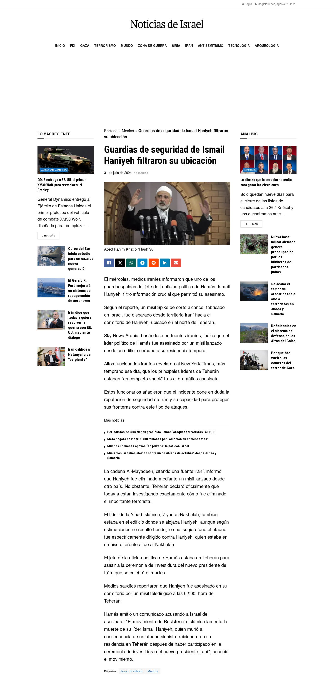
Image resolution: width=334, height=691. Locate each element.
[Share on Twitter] (120, 263)
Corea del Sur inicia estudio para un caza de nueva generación (81, 258)
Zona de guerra (152, 45)
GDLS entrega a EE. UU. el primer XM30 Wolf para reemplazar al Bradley (61, 185)
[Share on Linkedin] (165, 263)
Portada (110, 130)
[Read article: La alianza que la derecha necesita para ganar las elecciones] (268, 160)
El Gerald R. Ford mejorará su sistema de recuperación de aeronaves (79, 290)
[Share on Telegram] (142, 263)
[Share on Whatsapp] (131, 263)
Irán (189, 45)
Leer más (50, 235)
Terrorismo (105, 45)
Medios (128, 130)
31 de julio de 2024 (118, 172)
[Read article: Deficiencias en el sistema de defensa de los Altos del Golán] (254, 333)
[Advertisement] (167, 90)
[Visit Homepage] (167, 24)
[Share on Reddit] (154, 263)
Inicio (60, 45)
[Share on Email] (176, 263)
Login (248, 4)
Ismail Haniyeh (131, 671)
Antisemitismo (210, 45)
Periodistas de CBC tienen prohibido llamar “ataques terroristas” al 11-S (161, 432)
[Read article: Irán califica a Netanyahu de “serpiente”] (51, 356)
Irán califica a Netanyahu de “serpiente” (79, 354)
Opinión (250, 169)
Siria (176, 45)
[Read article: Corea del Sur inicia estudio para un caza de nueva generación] (51, 256)
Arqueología (267, 45)
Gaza (84, 45)
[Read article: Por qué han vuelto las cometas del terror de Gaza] (254, 360)
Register (262, 4)
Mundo (127, 45)
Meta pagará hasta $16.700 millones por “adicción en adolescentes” (158, 439)
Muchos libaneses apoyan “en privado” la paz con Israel (148, 446)
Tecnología (239, 45)
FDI (72, 45)
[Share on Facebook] (109, 263)
